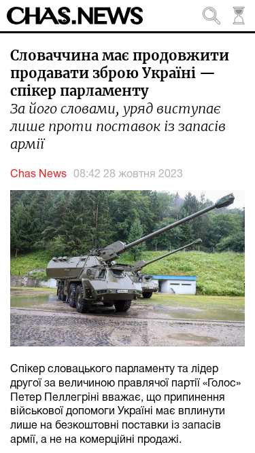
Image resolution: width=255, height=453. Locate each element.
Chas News (38, 174)
